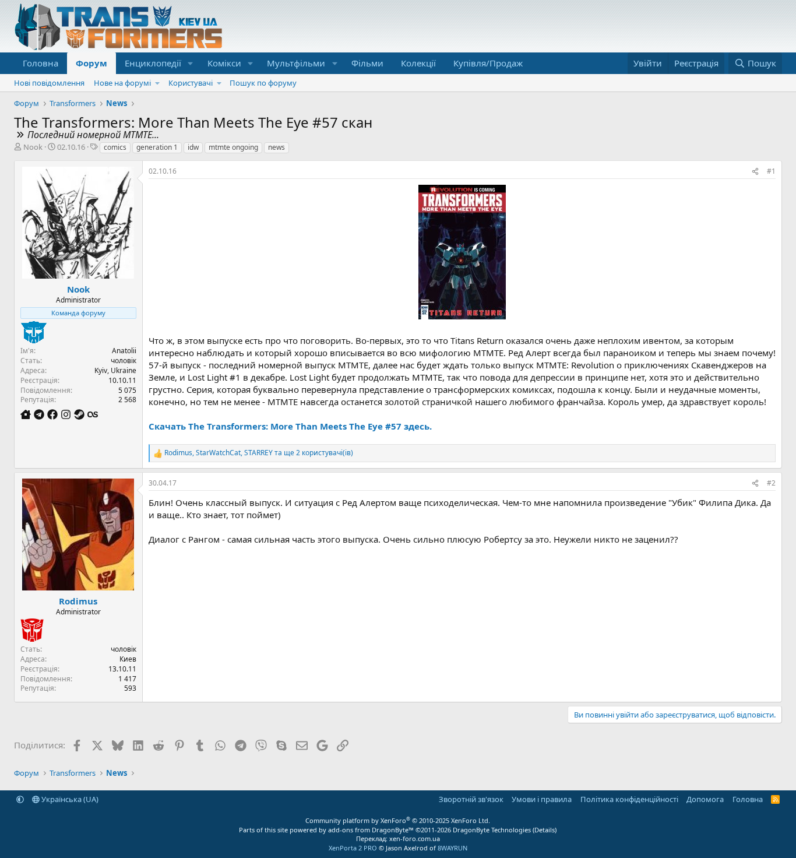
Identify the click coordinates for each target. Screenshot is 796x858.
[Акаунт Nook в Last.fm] (92, 414)
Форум (91, 63)
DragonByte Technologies (492, 829)
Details (544, 829)
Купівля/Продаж (488, 63)
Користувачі (190, 83)
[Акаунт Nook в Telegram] (40, 414)
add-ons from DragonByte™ (371, 829)
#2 (771, 483)
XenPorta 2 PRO (353, 847)
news (276, 147)
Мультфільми (296, 63)
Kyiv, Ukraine (115, 370)
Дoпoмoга (705, 799)
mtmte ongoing (233, 147)
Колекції (418, 63)
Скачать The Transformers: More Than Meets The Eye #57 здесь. (290, 426)
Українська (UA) (69, 799)
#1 (771, 171)
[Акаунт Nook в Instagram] (67, 414)
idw (193, 147)
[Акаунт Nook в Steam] (80, 414)
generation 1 (157, 147)
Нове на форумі (122, 83)
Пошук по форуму (263, 83)
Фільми (367, 63)
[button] (190, 63)
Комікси (224, 63)
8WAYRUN (452, 847)
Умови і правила (542, 799)
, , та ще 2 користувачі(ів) (258, 453)
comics (115, 147)
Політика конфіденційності (629, 799)
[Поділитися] (755, 171)
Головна (40, 63)
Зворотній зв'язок (471, 799)
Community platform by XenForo (397, 820)
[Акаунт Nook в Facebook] (54, 414)
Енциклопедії (153, 63)
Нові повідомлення (49, 83)
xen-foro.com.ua (414, 838)
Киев (127, 659)
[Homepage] (27, 414)
